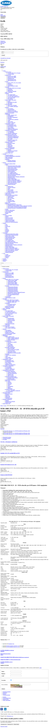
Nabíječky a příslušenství (12, 133)
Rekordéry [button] (7, 87)
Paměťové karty (11, 151)
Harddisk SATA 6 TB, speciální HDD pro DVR (10, 453)
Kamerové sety (6, 271)
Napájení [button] (7, 93)
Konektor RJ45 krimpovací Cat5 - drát (8, 464)
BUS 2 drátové (10, 126)
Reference (7, 256)
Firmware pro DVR (9, 217)
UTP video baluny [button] (8, 104)
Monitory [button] (7, 107)
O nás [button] (4, 253)
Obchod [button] (4, 153)
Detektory (9, 384)
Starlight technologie (11, 184)
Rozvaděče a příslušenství (12, 117)
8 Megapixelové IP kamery (13, 290)
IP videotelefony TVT (12, 124)
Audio (9, 120)
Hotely (9, 188)
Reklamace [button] (7, 159)
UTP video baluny (6, 325)
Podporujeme (7, 255)
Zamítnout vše (10, 724)
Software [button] (4, 214)
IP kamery (9, 83)
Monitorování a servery (9, 306)
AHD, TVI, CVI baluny (12, 105)
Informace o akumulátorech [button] (10, 203)
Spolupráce (5, 259)
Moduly (9, 387)
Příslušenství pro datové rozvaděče (14, 352)
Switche (9, 343)
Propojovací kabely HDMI (13, 111)
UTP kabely (10, 321)
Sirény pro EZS (11, 375)
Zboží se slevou (6, 268)
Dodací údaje (2, 15)
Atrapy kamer (10, 121)
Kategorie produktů (5, 266)
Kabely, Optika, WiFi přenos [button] (10, 99)
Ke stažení (5, 439)
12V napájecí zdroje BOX (13, 95)
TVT (6, 224)
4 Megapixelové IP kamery (13, 288)
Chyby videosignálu (9, 211)
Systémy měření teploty (12, 178)
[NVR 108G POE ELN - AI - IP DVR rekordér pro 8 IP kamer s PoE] (16, 430)
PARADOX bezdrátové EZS (13, 136)
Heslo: (2, 53)
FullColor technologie (12, 175)
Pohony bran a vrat (8, 152)
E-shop (5, 405)
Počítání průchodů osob (12, 170)
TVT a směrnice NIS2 (12, 172)
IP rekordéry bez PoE (12, 304)
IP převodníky (10, 345)
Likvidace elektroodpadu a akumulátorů (12, 156)
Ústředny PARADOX (12, 372)
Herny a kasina (10, 189)
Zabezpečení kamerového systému (14, 165)
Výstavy (6, 257)
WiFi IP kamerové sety (12, 80)
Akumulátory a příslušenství (8, 365)
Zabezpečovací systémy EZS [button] (10, 134)
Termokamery (10, 84)
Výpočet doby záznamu (9, 192)
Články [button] (6, 164)
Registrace (2, 62)
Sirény (9, 385)
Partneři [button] (4, 223)
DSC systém (10, 138)
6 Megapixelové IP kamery (13, 289)
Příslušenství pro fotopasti (12, 150)
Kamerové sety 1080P (12, 76)
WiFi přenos (10, 103)
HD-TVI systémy (11, 198)
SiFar (6, 227)
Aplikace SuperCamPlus (10, 220)
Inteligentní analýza (11, 177)
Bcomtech (7, 230)
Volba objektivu (8, 193)
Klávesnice (10, 383)
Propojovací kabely (11, 320)
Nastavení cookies (3, 726)
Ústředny (9, 382)
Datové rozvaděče (11, 348)
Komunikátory (10, 386)
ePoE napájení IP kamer (12, 183)
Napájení (4, 309)
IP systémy (10, 199)
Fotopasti (9, 149)
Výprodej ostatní (11, 74)
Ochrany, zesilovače (11, 122)
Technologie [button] (5, 232)
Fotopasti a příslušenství (7, 399)
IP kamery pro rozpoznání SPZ (13, 293)
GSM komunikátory (11, 141)
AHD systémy (10, 197)
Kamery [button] (6, 81)
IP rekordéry (10, 89)
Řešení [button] (6, 185)
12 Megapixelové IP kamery (13, 291)
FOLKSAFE (7, 226)
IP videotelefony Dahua (12, 125)
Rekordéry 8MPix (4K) (12, 302)
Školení (6, 213)
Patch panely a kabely (12, 351)
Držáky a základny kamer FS (13, 338)
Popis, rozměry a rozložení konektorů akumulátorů (17, 206)
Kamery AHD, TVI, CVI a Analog (14, 82)
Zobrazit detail (16, 724)
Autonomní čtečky (11, 147)
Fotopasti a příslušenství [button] (9, 148)
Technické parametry (7, 438)
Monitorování (10, 90)
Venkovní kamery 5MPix (12, 282)
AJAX (6, 228)
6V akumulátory (11, 131)
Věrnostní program (8, 158)
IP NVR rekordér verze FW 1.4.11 (12, 645)
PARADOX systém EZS (12, 135)
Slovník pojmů (8, 212)
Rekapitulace (3, 16)
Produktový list (11, 643)
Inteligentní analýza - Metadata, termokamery (16, 176)
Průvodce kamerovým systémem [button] (11, 195)
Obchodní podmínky (9, 155)
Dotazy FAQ (7, 202)
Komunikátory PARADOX (13, 137)
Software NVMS (8, 215)
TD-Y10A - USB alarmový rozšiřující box (8, 441)
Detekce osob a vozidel (12, 168)
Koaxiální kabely (11, 318)
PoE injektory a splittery (12, 342)
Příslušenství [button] (7, 114)
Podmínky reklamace (12, 160)
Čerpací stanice (10, 190)
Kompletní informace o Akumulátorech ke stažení (17, 208)
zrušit (40, 667)
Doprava (4, 693)
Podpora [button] (4, 162)
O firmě (6, 254)
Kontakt (4, 258)
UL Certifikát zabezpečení (13, 173)
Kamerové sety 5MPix (12, 77)
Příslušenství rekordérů (12, 91)
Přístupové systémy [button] (9, 142)
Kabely (9, 101)
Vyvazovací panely (11, 350)
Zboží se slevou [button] (8, 71)
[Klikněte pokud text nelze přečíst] (16, 686)
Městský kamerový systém (13, 191)
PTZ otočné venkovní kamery (13, 284)
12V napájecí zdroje (11, 94)
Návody (6, 209)
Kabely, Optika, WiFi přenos (8, 316)
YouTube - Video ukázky (10, 210)
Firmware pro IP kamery (9, 219)
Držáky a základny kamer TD (13, 337)
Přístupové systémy (11, 143)
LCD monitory (10, 108)
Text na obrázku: (4, 684)
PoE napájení (10, 98)
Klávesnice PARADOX (12, 373)
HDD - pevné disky (9, 92)
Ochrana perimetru (11, 171)
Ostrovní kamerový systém (13, 85)
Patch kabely (10, 322)
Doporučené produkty (7, 437)
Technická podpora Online (10, 163)
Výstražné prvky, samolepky (13, 119)
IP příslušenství (10, 116)
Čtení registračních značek (13, 169)
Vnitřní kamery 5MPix (12, 281)
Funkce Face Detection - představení (14, 181)
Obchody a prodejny (11, 187)
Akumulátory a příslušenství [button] (10, 130)
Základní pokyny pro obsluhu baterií (14, 204)
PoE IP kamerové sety (12, 79)
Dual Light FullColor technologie (14, 174)
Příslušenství (10, 146)
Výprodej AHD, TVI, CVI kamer (14, 72)
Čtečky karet (10, 145)
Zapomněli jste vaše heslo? (5, 58)
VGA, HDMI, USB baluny (13, 106)
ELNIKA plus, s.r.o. (4, 6)
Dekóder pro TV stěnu (12, 110)
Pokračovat (2, 41)
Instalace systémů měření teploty (14, 179)
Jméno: (2, 51)
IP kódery (9, 295)
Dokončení (3, 18)
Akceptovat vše (3, 724)
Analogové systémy (11, 201)
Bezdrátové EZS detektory (13, 377)
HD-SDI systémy (11, 200)
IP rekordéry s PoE (11, 305)
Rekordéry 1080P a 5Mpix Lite (13, 300)
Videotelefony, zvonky (7, 359)
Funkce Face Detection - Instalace (14, 182)
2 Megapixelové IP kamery (13, 286)
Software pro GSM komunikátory (11, 222)
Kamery (4, 278)
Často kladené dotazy (7, 698)
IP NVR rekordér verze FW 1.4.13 (12, 646)
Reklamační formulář (12, 161)
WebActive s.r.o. (10, 716)
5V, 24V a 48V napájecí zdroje (13, 96)
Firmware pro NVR (9, 218)
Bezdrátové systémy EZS (12, 139)
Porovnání (2, 43)
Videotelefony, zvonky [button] (9, 123)
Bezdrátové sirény (11, 378)
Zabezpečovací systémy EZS (8, 370)
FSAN (6, 225)
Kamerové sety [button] (8, 75)
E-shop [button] (4, 70)
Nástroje (6, 216)
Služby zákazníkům (9, 157)
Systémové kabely (11, 319)
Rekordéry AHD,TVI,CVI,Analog (14, 88)
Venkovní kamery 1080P (12, 280)
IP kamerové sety (11, 78)
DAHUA (7, 229)
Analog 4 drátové (11, 128)
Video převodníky (11, 109)
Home (1, 405)
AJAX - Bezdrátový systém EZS (14, 390)
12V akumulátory (11, 132)
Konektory (10, 118)
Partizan (6, 231)
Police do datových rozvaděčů (13, 349)
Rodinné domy (10, 186)
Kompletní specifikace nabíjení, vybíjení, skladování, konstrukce (20, 205)
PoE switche (10, 344)
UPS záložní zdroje (11, 97)
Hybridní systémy (11, 196)
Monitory (4, 329)
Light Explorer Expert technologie (14, 166)
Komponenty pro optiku (12, 102)
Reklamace (5, 692)
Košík (1, 14)
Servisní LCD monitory (9, 112)
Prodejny (4, 697)
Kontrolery (10, 144)
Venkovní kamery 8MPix (12, 283)
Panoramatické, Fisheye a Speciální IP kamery (16, 292)
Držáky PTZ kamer (11, 339)
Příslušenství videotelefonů (13, 129)
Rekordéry (5, 298)
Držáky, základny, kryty (12, 115)
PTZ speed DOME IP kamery (13, 294)
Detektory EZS (10, 374)
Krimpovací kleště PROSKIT (6, 474)
